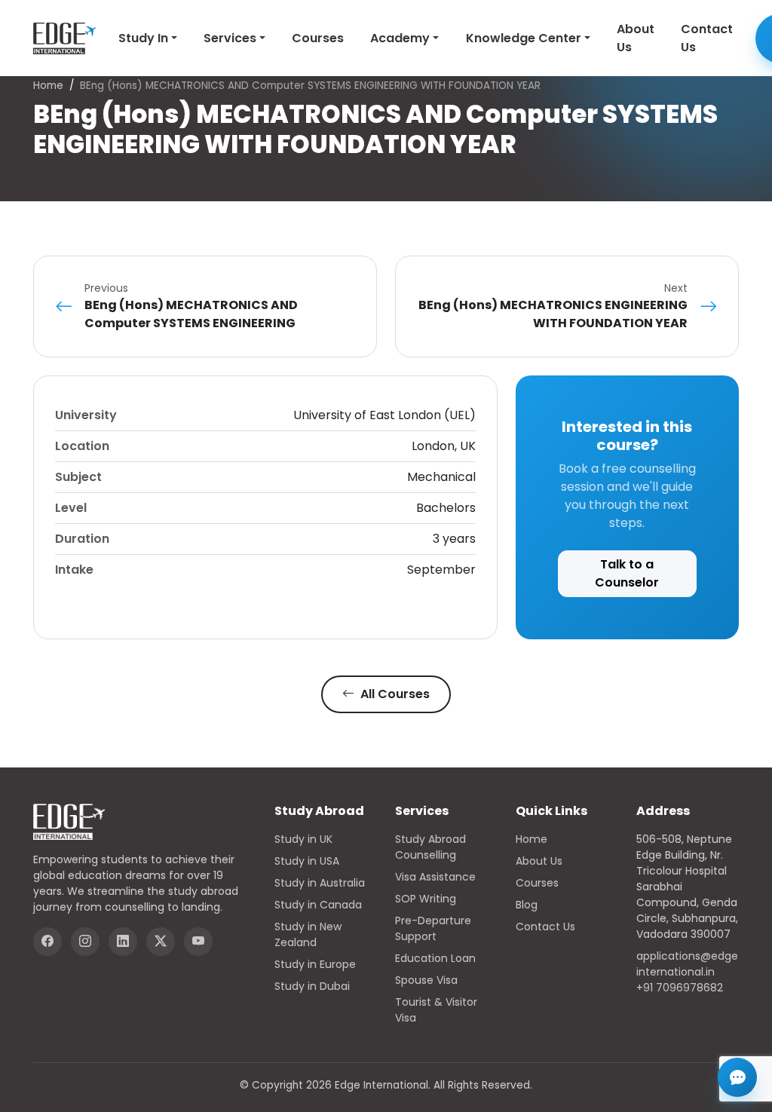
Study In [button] (143, 38)
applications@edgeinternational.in (687, 963)
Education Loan (435, 958)
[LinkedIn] (123, 941)
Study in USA (306, 860)
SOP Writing (425, 898)
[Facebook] (47, 941)
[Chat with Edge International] (737, 1077)
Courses (318, 38)
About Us (635, 38)
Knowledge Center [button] (523, 38)
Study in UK (303, 839)
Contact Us (707, 38)
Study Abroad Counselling (430, 847)
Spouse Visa (426, 980)
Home (48, 85)
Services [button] (230, 38)
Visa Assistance (435, 876)
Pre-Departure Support (433, 928)
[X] (160, 941)
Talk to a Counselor (627, 573)
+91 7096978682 (679, 987)
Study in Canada (318, 904)
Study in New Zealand (308, 934)
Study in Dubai (312, 986)
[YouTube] (198, 941)
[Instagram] (85, 941)
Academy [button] (400, 38)
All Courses (393, 694)
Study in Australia (319, 882)
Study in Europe (315, 964)
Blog (527, 904)
